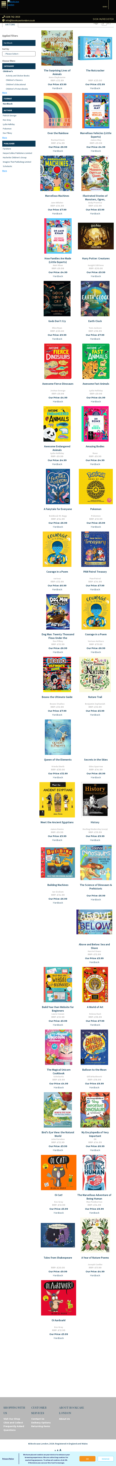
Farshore (7, 148)
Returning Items (40, 1426)
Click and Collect (13, 1422)
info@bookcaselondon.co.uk (20, 20)
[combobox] (18, 53)
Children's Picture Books (17, 88)
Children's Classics (14, 80)
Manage (106, 1459)
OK (87, 1459)
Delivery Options (41, 1422)
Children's (8, 71)
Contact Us (37, 1419)
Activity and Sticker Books (18, 75)
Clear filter (32, 43)
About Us (64, 1419)
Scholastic (7, 166)
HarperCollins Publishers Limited (17, 153)
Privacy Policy (8, 1459)
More (4, 92)
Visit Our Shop (11, 1419)
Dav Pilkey (7, 133)
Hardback (8, 103)
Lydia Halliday (9, 124)
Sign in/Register (103, 19)
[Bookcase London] (15, 3)
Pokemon (7, 128)
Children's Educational (16, 84)
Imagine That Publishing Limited (17, 161)
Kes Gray (7, 120)
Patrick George (9, 115)
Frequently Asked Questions (13, 1428)
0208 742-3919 (12, 16)
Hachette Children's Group (15, 157)
